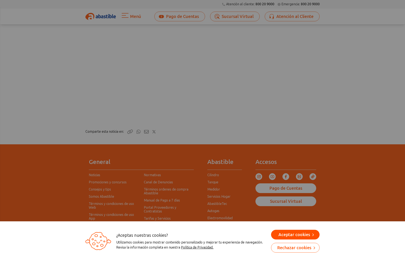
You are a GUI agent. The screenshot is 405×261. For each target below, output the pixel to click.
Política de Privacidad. (197, 247)
